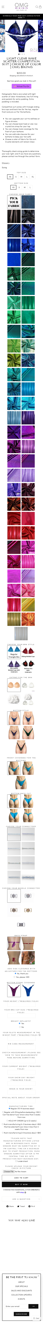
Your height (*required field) (21, 1001)
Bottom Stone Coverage (21, 982)
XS (10, 177)
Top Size (21, 172)
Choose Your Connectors (21, 826)
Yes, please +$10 (22, 977)
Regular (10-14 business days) (22, 1108)
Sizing (4, 167)
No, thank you (22, 973)
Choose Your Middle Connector (21, 888)
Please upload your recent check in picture (21, 1167)
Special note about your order (21, 1097)
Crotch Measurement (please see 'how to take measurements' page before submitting (21, 1055)
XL (33, 177)
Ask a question (21, 1199)
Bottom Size (22, 183)
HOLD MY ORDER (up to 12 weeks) (22, 1121)
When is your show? (21, 1089)
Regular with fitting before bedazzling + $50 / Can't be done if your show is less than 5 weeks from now (22, 1114)
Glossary (5, 163)
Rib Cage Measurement (21, 1044)
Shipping (13, 76)
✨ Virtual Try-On (21, 86)
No (22, 1027)
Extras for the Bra (21, 677)
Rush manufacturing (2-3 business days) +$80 (22, 1133)
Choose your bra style (21, 644)
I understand (22, 1161)
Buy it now (21, 1184)
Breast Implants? (21, 1021)
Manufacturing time (21, 1106)
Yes (22, 1023)
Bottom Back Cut (21, 793)
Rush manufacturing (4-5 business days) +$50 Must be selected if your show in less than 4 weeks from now (22, 1126)
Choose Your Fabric (21, 194)
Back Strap (21, 935)
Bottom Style (21, 710)
